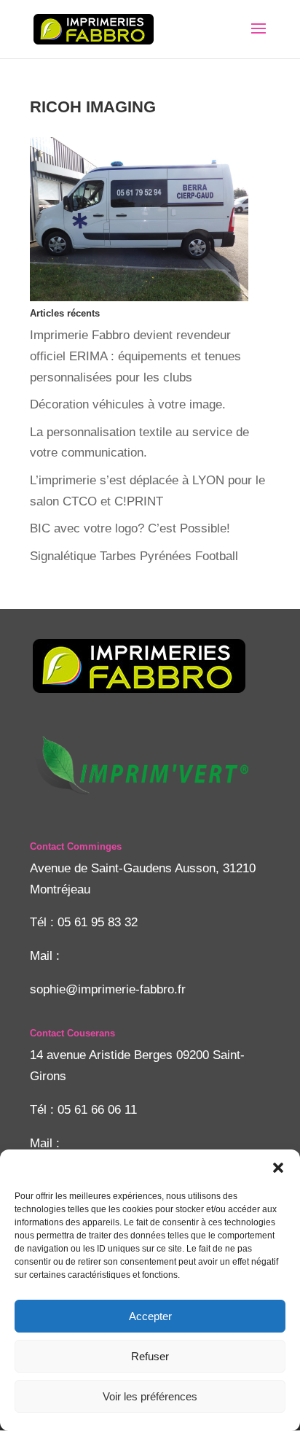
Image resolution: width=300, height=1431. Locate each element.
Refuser (150, 1356)
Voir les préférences (150, 1396)
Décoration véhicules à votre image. (128, 404)
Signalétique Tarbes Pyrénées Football (134, 556)
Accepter (150, 1316)
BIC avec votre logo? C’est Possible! (130, 528)
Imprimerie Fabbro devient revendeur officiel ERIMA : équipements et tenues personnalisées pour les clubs (135, 356)
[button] (278, 1167)
